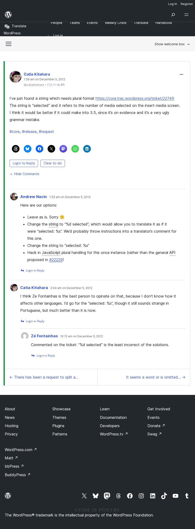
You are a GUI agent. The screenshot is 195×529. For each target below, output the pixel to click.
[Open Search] (173, 15)
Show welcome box (170, 44)
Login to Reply (24, 163)
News (10, 417)
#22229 (56, 259)
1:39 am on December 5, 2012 (44, 79)
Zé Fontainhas (44, 336)
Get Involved (158, 409)
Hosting (11, 425)
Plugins (58, 425)
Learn (105, 409)
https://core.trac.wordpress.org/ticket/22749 (135, 98)
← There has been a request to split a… (43, 377)
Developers (110, 425)
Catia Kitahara (37, 74)
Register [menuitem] (187, 4)
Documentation (113, 417)
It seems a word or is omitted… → (155, 377)
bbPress (14, 466)
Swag (154, 434)
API (172, 252)
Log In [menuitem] (172, 4)
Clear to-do (53, 163)
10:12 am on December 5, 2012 (81, 336)
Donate (156, 425)
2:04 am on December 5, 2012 (71, 288)
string (53, 224)
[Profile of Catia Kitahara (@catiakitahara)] (15, 78)
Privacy (11, 434)
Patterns (59, 434)
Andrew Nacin (33, 196)
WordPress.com (21, 449)
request (46, 131)
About (10, 409)
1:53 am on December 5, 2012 (70, 197)
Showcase (61, 409)
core (15, 131)
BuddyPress (18, 474)
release (29, 131)
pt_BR (61, 84)
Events (153, 417)
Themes (59, 417)
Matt (11, 458)
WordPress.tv (114, 434)
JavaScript (51, 252)
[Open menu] (187, 15)
